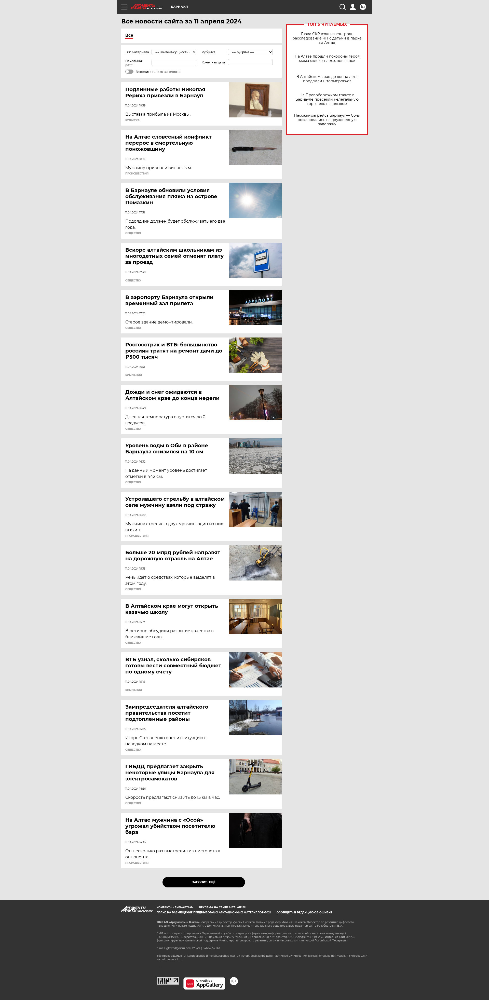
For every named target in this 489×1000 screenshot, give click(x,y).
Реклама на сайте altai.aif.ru (222, 907)
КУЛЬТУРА (132, 120)
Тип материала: (137, 52)
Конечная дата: (214, 62)
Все (129, 35)
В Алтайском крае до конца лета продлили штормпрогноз (327, 79)
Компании (133, 375)
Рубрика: (209, 52)
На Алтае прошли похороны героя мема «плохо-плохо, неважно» (327, 58)
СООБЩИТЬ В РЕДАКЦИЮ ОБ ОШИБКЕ (304, 912)
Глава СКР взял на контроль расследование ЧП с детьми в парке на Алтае (327, 38)
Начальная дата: (134, 63)
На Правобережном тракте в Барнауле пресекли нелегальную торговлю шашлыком (327, 99)
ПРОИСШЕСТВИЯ (136, 173)
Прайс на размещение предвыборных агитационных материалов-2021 (214, 912)
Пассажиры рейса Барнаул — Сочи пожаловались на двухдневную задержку (327, 119)
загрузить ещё (203, 882)
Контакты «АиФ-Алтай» (175, 907)
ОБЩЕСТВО (133, 233)
